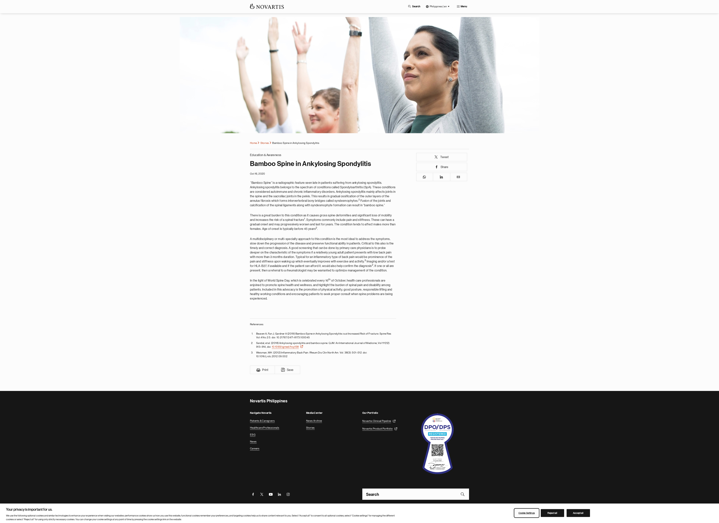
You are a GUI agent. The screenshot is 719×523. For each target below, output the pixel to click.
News (253, 441)
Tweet (444, 157)
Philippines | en (438, 6)
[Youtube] (271, 494)
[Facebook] (253, 494)
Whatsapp (424, 177)
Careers (255, 448)
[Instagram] (288, 494)
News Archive (314, 420)
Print (265, 369)
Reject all (552, 513)
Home (253, 143)
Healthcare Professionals (264, 427)
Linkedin (441, 177)
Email (458, 177)
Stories (264, 143)
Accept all (578, 513)
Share (444, 167)
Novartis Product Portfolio (377, 428)
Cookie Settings (526, 513)
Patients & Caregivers (262, 420)
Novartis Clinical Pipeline (376, 421)
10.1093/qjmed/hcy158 (285, 346)
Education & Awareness (265, 155)
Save (290, 369)
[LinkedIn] (279, 494)
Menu (464, 6)
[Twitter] (262, 494)
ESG (252, 434)
